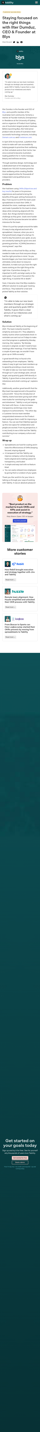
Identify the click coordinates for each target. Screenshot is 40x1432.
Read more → (10, 580)
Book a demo (20, 1162)
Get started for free (20, 1158)
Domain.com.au (8, 137)
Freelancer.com (25, 137)
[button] (25, 2)
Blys (4, 112)
